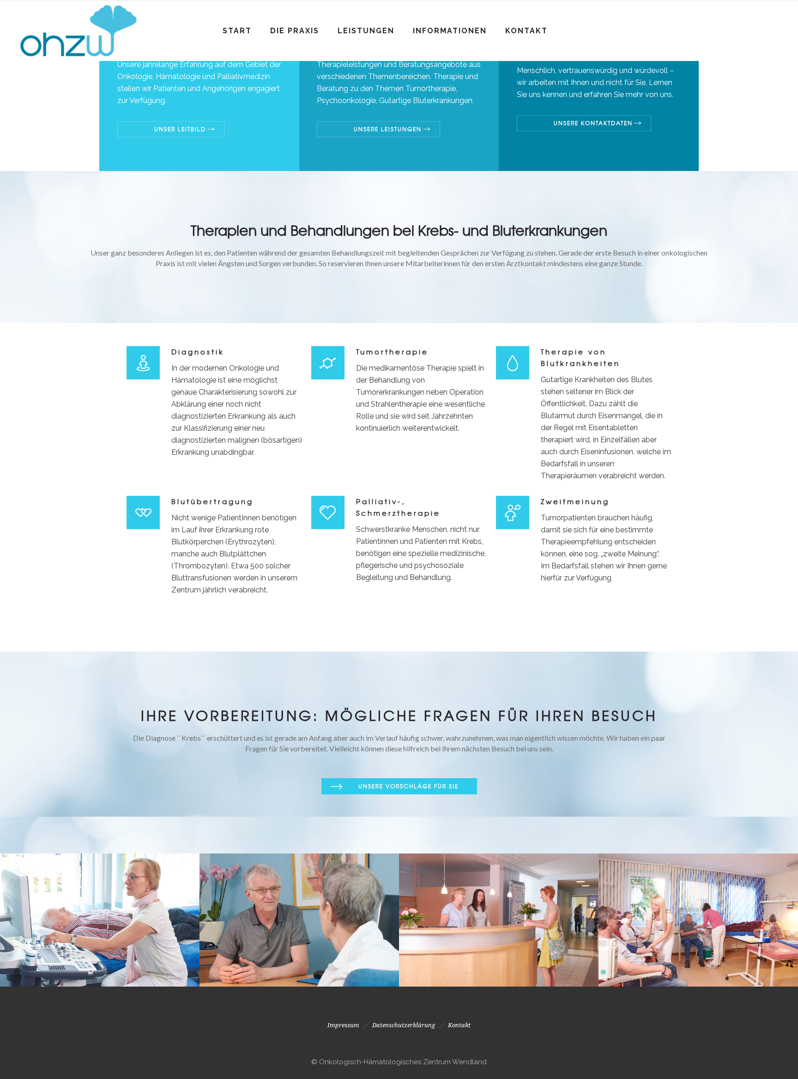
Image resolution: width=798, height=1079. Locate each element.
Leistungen (366, 30)
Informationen (450, 30)
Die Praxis (294, 30)
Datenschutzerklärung (403, 1025)
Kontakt (526, 30)
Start (237, 30)
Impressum (343, 1025)
